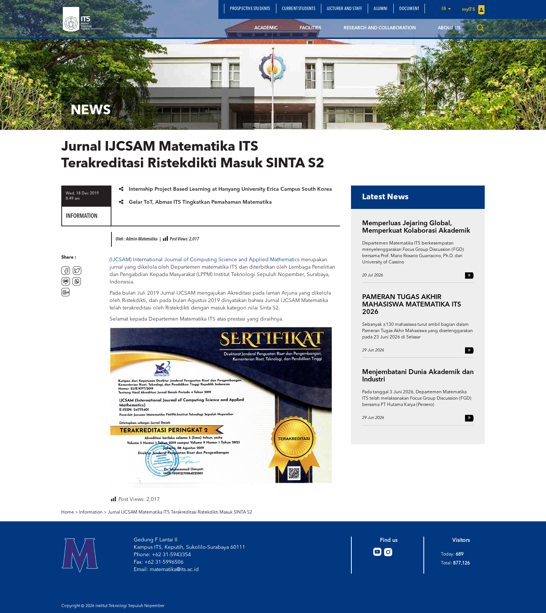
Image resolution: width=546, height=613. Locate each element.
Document (409, 9)
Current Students (298, 9)
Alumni (380, 9)
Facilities (310, 28)
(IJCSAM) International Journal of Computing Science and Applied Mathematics (204, 259)
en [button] (444, 9)
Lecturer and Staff (345, 9)
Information (91, 512)
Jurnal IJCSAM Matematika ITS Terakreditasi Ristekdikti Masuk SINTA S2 (180, 512)
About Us (449, 28)
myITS (469, 9)
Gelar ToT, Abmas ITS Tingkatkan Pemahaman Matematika (200, 202)
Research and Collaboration (380, 28)
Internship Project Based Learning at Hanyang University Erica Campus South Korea (230, 189)
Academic (265, 28)
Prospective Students (250, 9)
